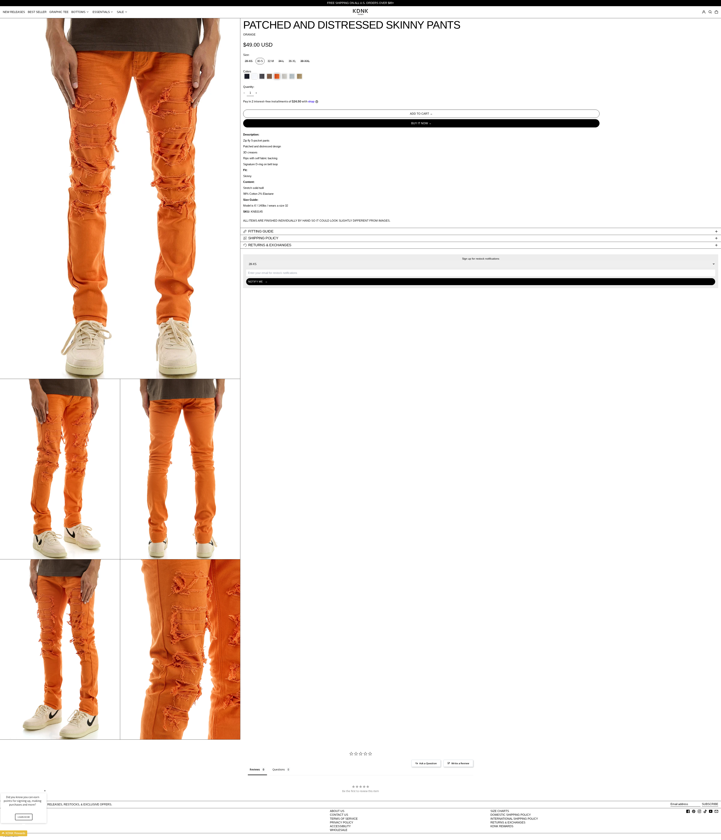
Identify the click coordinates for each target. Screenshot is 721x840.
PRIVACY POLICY (341, 822)
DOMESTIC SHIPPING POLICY (510, 814)
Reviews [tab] (255, 769)
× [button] (45, 790)
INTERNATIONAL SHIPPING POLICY (514, 818)
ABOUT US (337, 811)
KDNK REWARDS (501, 826)
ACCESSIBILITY (340, 826)
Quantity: (248, 86)
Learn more (24, 817)
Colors (247, 71)
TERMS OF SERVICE (344, 818)
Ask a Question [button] (428, 763)
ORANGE (249, 34)
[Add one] (256, 93)
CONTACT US (339, 814)
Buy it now (419, 123)
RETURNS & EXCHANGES (507, 822)
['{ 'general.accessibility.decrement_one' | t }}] (244, 93)
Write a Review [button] (460, 763)
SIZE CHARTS (499, 811)
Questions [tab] (278, 769)
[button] (716, 12)
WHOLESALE (338, 830)
